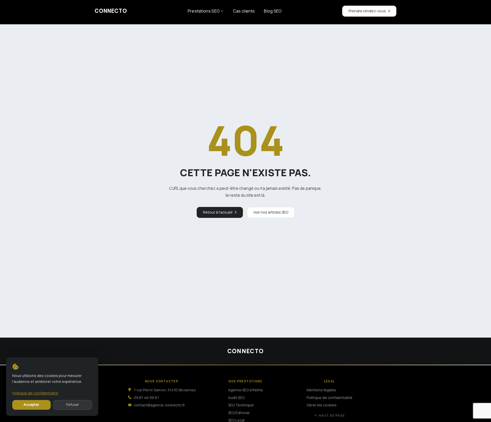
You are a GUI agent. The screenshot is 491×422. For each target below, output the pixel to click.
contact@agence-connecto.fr (159, 405)
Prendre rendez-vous (367, 10)
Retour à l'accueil (217, 212)
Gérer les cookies (322, 405)
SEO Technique (241, 405)
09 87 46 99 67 (146, 397)
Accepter (31, 404)
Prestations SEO (204, 11)
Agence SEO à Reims (245, 389)
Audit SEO (236, 397)
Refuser (72, 404)
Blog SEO (273, 11)
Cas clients (244, 11)
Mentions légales (321, 389)
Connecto (111, 10)
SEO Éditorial (238, 412)
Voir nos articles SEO (270, 212)
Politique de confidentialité (329, 397)
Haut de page (332, 415)
